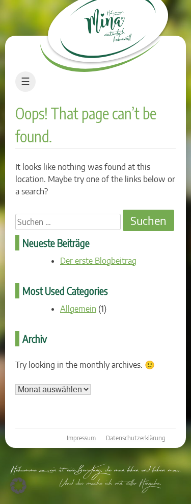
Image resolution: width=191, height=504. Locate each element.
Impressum (81, 438)
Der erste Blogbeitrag (98, 261)
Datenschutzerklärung (136, 438)
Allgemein (78, 309)
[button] (18, 485)
